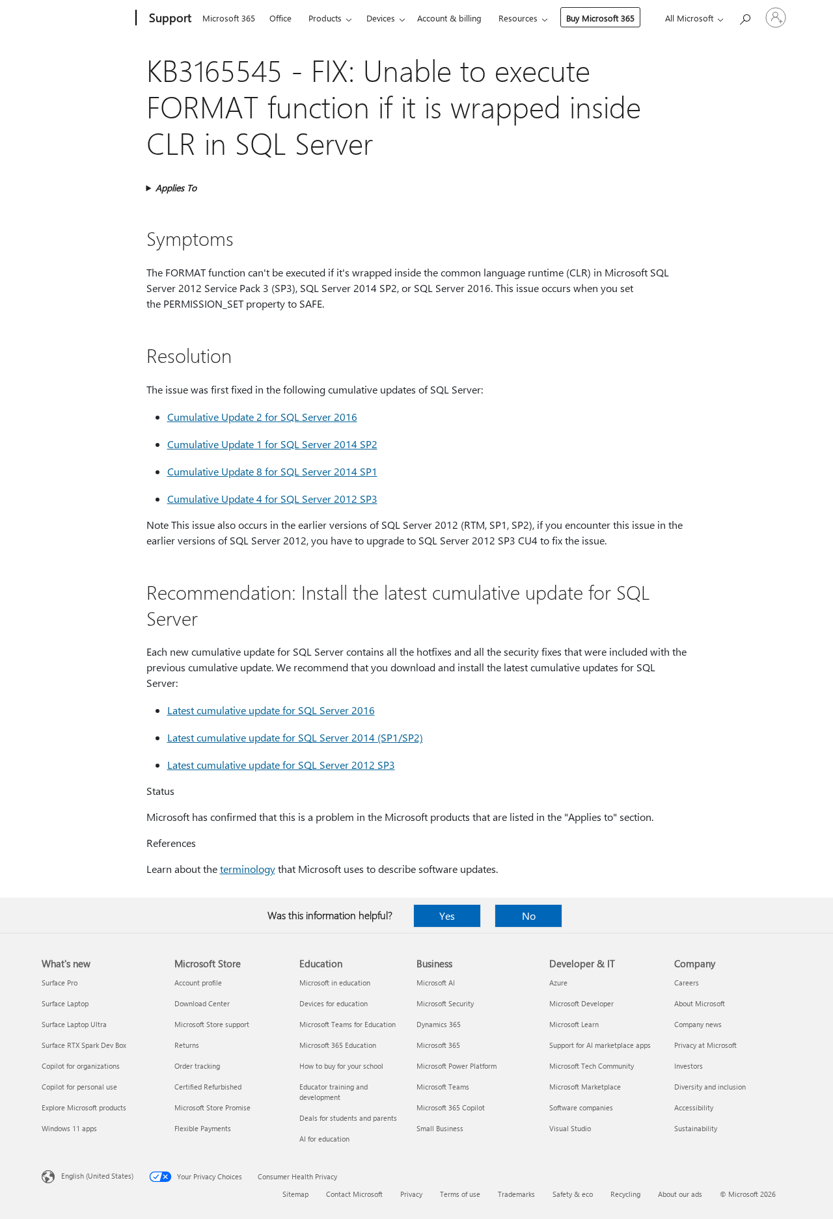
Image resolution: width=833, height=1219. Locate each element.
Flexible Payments (202, 1128)
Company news (698, 1024)
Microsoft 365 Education (337, 1045)
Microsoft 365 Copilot (450, 1107)
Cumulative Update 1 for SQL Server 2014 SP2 (272, 444)
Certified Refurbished (207, 1087)
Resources (518, 17)
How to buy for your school (341, 1066)
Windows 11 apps (69, 1128)
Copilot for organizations (81, 1066)
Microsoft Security (445, 1003)
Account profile (198, 982)
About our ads (680, 1194)
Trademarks (516, 1194)
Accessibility (693, 1107)
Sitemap (295, 1194)
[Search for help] (744, 16)
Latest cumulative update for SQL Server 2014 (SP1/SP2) (295, 737)
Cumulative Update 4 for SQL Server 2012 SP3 (272, 498)
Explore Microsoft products (84, 1107)
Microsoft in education (334, 982)
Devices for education (333, 1003)
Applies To (176, 187)
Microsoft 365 (228, 17)
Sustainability (695, 1128)
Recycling (625, 1194)
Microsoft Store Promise (212, 1107)
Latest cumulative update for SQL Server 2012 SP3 (281, 764)
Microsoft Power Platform (456, 1066)
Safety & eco (573, 1194)
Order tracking (197, 1066)
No (529, 915)
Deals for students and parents (348, 1118)
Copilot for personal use (79, 1087)
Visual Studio (570, 1128)
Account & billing (449, 17)
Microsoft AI (435, 982)
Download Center (202, 1003)
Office (280, 17)
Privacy (411, 1194)
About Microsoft (699, 1003)
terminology (247, 869)
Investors (688, 1066)
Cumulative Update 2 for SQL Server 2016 (262, 416)
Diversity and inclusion (710, 1087)
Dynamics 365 (438, 1024)
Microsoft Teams (442, 1087)
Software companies (581, 1107)
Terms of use (460, 1194)
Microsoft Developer (581, 1003)
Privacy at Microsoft (705, 1045)
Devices (380, 17)
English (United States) (97, 1176)
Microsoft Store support (211, 1024)
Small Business (439, 1128)
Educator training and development (333, 1092)
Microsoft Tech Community (591, 1066)
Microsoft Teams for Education (347, 1024)
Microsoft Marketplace (585, 1087)
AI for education (324, 1139)
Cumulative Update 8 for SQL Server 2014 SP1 (272, 471)
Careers (686, 982)
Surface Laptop (65, 1003)
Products (325, 17)
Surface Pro (59, 982)
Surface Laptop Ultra (74, 1024)
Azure (558, 982)
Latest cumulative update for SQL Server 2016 (271, 710)
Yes (447, 915)
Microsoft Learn (574, 1024)
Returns (186, 1045)
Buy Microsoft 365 (600, 17)
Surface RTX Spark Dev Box (84, 1045)
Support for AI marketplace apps (600, 1045)
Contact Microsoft (354, 1194)
